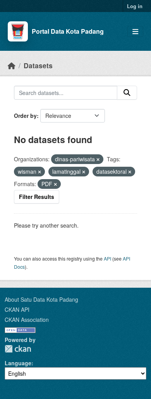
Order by (25, 115)
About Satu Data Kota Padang (41, 299)
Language (18, 363)
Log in (134, 6)
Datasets (38, 65)
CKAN (18, 349)
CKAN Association (27, 319)
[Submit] (127, 93)
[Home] (11, 65)
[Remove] (98, 159)
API (107, 258)
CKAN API (17, 309)
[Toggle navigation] (135, 31)
